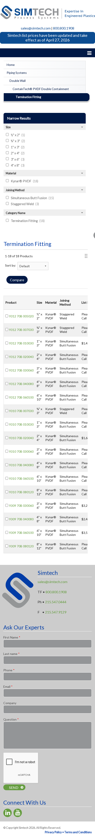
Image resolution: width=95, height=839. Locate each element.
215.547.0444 (55, 602)
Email (8, 686)
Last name (11, 654)
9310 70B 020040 (21, 438)
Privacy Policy (53, 832)
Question (11, 719)
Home (11, 65)
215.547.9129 (55, 612)
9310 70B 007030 (21, 411)
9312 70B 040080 (21, 384)
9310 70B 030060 (21, 451)
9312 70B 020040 (21, 357)
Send (13, 787)
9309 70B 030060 (21, 505)
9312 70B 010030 (21, 343)
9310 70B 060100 (21, 478)
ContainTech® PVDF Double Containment (41, 89)
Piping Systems (17, 73)
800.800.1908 (63, 28)
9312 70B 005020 (21, 316)
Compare (17, 280)
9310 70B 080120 (21, 492)
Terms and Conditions (78, 832)
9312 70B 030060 (21, 370)
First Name (11, 637)
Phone (9, 670)
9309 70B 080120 (21, 546)
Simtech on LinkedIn (7, 813)
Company (9, 703)
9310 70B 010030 (21, 424)
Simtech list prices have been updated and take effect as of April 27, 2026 (47, 37)
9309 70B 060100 (21, 532)
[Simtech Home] (47, 12)
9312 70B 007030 (21, 330)
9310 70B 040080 (21, 465)
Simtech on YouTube (17, 813)
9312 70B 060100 (21, 397)
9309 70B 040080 (21, 519)
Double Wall (18, 81)
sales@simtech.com (36, 28)
